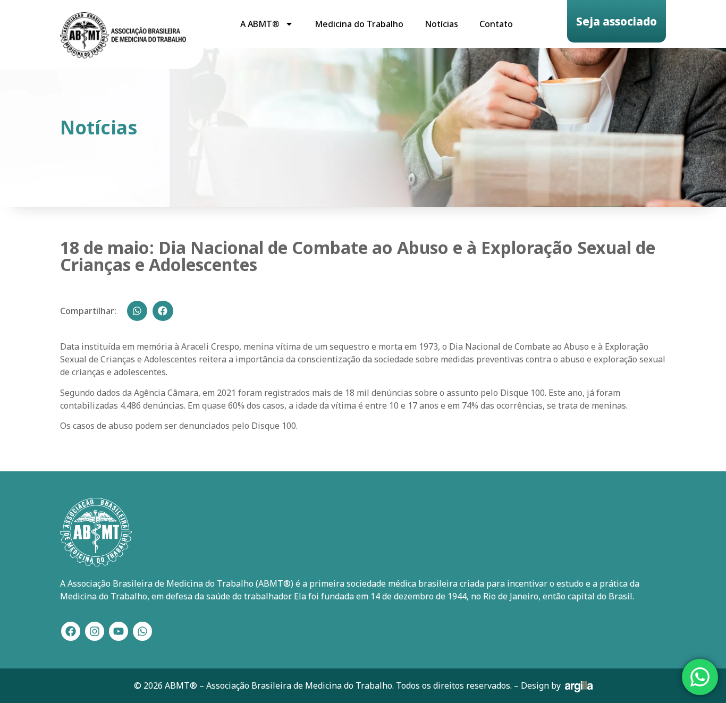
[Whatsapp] (142, 631)
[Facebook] (70, 631)
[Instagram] (94, 631)
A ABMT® (260, 24)
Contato (496, 24)
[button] (137, 311)
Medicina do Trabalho (359, 24)
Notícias (441, 24)
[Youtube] (118, 631)
